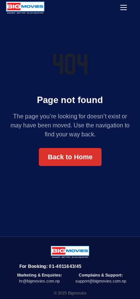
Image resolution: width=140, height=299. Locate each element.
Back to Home (70, 157)
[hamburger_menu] (126, 7)
